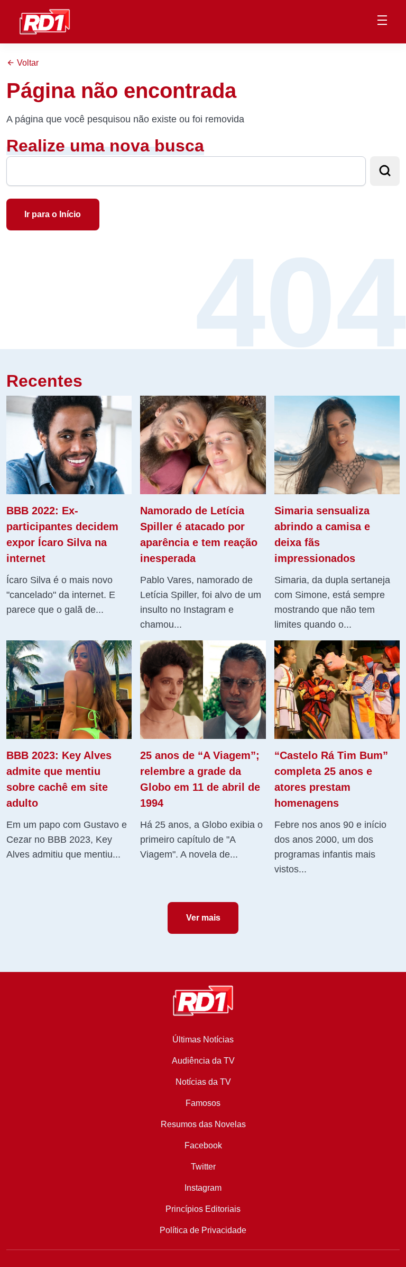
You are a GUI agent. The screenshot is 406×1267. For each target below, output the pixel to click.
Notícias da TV (203, 1081)
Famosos (203, 1103)
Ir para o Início (52, 214)
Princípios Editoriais (203, 1209)
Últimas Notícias (203, 1039)
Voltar (27, 62)
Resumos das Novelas (203, 1124)
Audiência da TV (203, 1060)
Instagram (203, 1187)
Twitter (203, 1166)
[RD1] (44, 20)
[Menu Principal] (382, 21)
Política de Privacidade (203, 1230)
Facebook (203, 1145)
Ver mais (203, 917)
